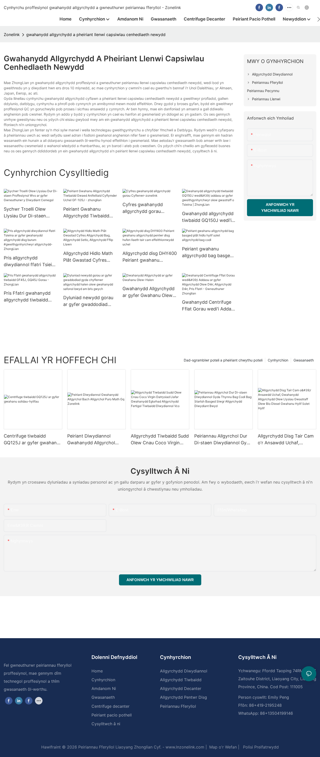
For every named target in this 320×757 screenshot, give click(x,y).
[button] (318, 19)
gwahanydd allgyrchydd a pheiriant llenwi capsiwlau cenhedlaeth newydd (96, 34)
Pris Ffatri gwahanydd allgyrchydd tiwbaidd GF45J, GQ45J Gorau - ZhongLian (28, 296)
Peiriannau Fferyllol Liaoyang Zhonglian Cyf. (119, 746)
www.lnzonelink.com (184, 746)
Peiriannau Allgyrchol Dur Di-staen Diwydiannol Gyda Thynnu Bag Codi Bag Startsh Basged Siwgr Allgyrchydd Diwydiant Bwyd (223, 439)
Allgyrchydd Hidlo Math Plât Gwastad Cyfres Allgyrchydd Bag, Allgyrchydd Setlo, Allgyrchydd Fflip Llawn (88, 257)
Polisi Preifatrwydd (260, 746)
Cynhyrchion (278, 360)
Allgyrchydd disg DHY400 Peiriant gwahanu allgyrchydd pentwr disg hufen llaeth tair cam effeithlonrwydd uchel (149, 257)
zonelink (12, 34)
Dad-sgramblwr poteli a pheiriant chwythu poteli (223, 360)
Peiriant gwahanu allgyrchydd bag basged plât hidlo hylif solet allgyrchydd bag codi (207, 252)
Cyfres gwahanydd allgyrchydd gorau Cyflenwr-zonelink (142, 208)
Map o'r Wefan (222, 746)
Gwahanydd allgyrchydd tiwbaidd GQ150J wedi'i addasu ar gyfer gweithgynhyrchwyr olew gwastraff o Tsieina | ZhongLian (209, 217)
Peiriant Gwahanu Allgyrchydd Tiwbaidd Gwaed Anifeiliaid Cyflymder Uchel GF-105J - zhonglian (86, 212)
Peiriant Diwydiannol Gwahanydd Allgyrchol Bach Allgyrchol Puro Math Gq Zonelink (95, 439)
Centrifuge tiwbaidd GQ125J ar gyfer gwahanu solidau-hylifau (31, 439)
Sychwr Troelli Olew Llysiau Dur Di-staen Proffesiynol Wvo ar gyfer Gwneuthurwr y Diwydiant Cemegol (31, 212)
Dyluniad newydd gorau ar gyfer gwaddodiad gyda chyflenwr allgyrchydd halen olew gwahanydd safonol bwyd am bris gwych (88, 301)
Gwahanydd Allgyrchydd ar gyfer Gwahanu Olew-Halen (148, 292)
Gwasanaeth (304, 360)
